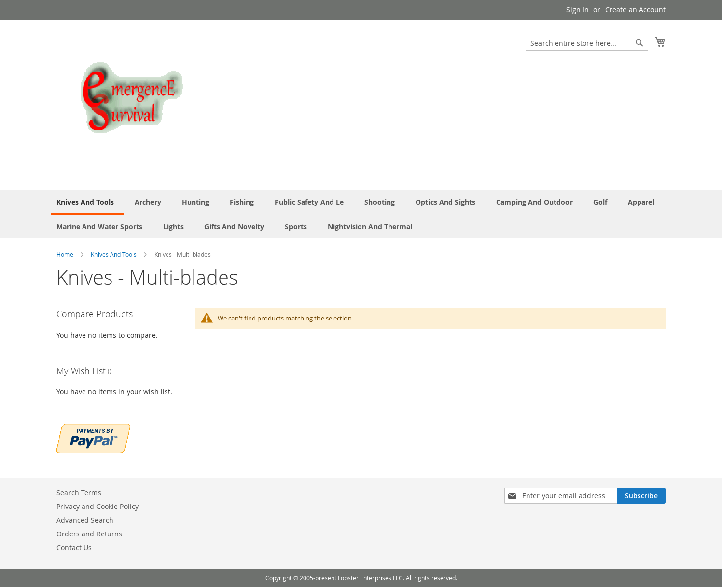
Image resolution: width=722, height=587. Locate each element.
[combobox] (587, 43)
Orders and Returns (89, 533)
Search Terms (78, 492)
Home (65, 254)
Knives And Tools (114, 254)
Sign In (577, 9)
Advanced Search (84, 520)
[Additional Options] (93, 437)
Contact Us (74, 547)
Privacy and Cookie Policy (97, 506)
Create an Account (635, 9)
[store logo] (130, 104)
